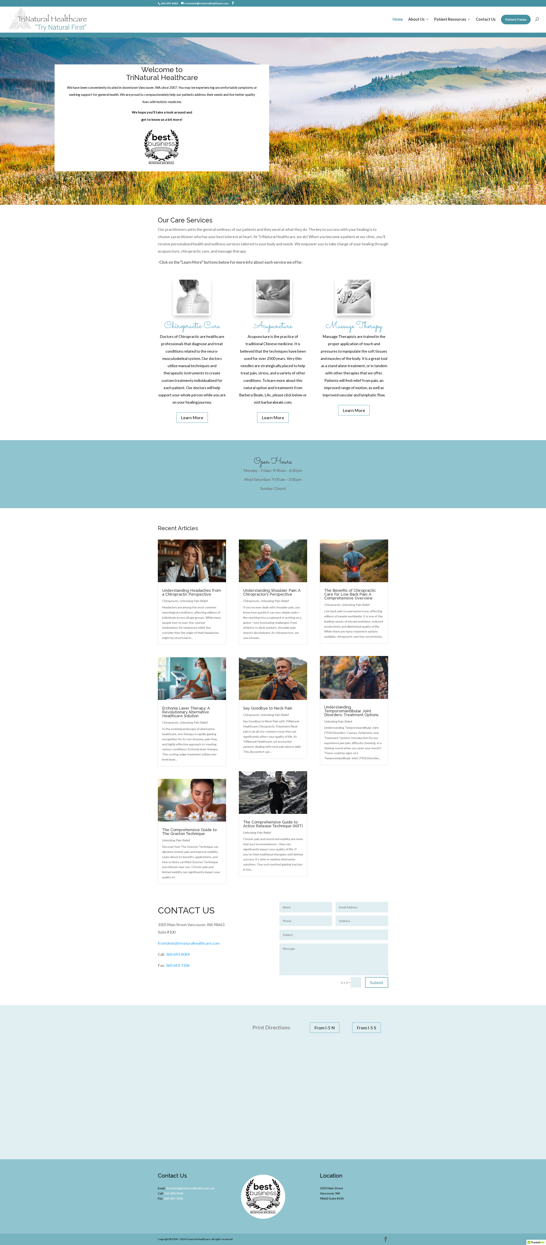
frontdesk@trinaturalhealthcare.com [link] (188, 943)
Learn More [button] (192, 417)
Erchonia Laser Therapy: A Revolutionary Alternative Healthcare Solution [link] (186, 712)
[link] (48, 19)
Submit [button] (376, 982)
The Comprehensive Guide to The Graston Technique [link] (189, 832)
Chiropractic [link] (170, 601)
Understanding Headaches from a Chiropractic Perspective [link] (191, 592)
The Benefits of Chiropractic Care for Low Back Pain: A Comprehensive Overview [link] (350, 594)
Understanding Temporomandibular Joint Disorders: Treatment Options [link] (351, 711)
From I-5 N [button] (324, 1027)
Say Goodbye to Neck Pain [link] (267, 708)
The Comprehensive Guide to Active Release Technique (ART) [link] (273, 824)
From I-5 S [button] (366, 1027)
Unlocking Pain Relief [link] (194, 601)
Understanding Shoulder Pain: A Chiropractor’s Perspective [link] (271, 592)
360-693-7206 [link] (178, 965)
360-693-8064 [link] (178, 954)
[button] (232, 3)
